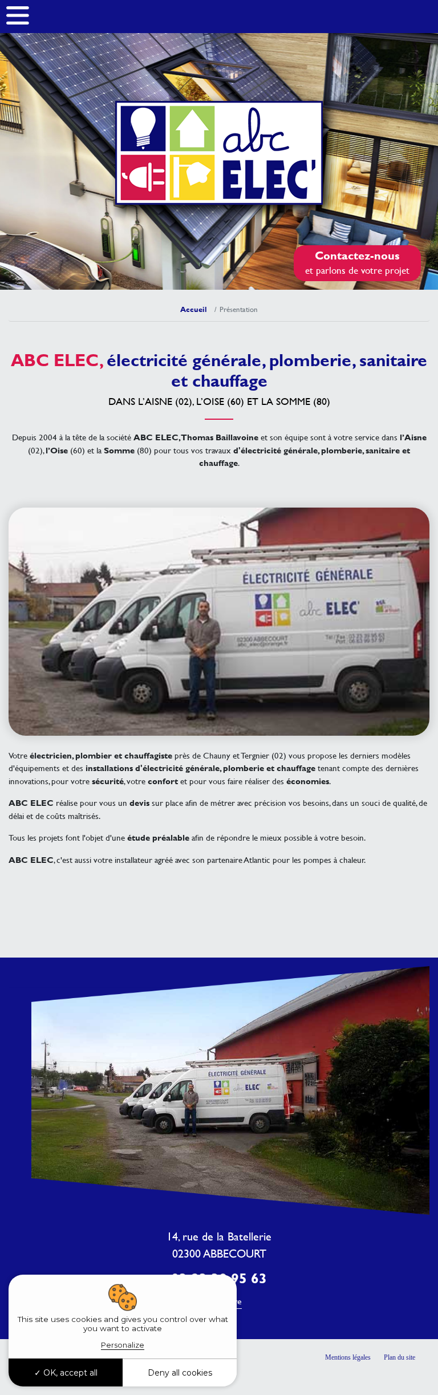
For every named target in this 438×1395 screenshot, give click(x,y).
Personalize (122, 1344)
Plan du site (399, 1357)
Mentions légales (348, 1357)
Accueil (193, 309)
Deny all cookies (180, 1373)
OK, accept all (69, 1373)
